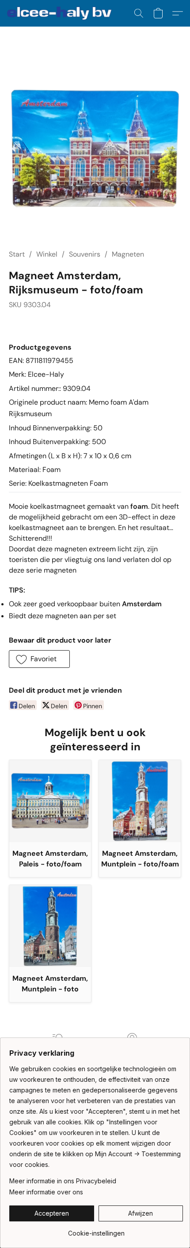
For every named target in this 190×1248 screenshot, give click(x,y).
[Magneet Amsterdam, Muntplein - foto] (50, 926)
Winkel (46, 254)
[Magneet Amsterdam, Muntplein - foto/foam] (140, 801)
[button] (62, 13)
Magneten (128, 254)
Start (17, 254)
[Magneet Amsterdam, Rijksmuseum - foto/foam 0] (95, 148)
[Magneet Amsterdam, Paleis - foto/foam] (50, 801)
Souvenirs (84, 254)
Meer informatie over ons (46, 1192)
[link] (96, 1230)
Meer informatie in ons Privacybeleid (62, 1181)
